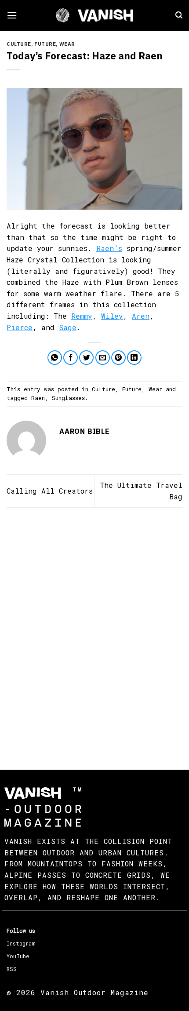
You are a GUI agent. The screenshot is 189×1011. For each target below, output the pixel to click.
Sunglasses (68, 397)
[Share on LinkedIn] (134, 357)
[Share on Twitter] (86, 357)
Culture (19, 44)
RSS (12, 968)
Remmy (81, 315)
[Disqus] (94, 631)
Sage (67, 327)
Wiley (112, 315)
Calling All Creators (50, 490)
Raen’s (109, 248)
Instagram (21, 943)
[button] (12, 15)
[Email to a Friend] (102, 357)
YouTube (18, 956)
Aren (140, 315)
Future (45, 44)
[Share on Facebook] (70, 357)
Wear (67, 44)
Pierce (20, 327)
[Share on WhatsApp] (54, 357)
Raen (38, 397)
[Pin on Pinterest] (118, 357)
